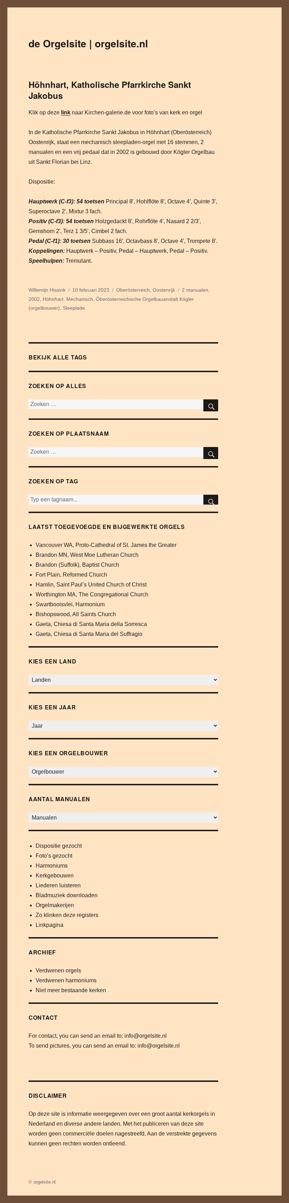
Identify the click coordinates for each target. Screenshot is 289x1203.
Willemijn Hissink (47, 290)
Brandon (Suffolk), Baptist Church (77, 565)
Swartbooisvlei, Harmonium (70, 604)
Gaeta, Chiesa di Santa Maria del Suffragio (89, 634)
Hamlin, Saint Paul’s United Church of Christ (91, 585)
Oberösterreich (133, 290)
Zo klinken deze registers (67, 915)
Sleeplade (74, 308)
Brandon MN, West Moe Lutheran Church (87, 555)
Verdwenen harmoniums (66, 980)
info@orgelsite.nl (145, 1036)
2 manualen (195, 290)
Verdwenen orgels (58, 970)
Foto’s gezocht (54, 856)
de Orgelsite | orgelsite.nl (88, 43)
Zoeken (210, 500)
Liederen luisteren (58, 885)
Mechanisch (79, 299)
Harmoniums (52, 866)
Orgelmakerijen (55, 905)
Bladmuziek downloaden (67, 895)
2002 (34, 299)
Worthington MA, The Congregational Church (92, 594)
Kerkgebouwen (55, 876)
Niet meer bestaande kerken (71, 990)
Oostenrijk (164, 290)
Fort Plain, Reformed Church (71, 575)
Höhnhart (53, 299)
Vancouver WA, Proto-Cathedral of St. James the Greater (106, 545)
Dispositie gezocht (59, 846)
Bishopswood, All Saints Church (76, 614)
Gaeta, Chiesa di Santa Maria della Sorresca (91, 624)
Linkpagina (49, 925)
